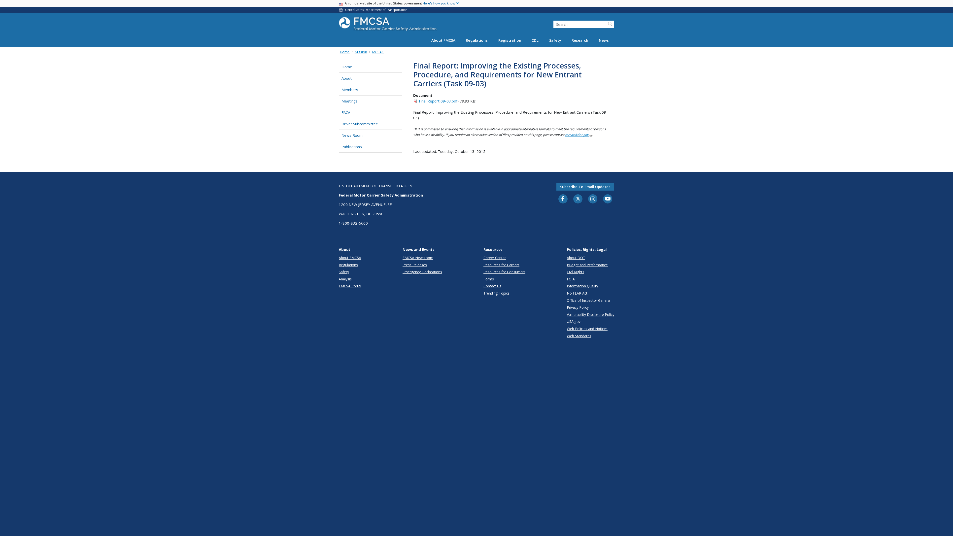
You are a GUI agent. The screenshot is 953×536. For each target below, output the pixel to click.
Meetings (349, 101)
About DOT (576, 257)
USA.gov (573, 321)
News (604, 40)
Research (580, 40)
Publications (351, 146)
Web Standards (579, 336)
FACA (345, 112)
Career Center (494, 257)
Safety (555, 40)
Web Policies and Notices (587, 328)
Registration (509, 40)
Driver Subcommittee (359, 123)
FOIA (571, 279)
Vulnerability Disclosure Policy (590, 314)
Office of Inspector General (589, 300)
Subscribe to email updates (585, 186)
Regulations (477, 40)
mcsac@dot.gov (577, 135)
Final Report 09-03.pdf (438, 101)
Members (349, 89)
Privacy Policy (578, 307)
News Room (352, 135)
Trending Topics (496, 293)
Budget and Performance (587, 265)
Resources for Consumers (504, 271)
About (346, 78)
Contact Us (492, 286)
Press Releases (415, 265)
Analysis (345, 279)
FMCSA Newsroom (418, 257)
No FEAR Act (577, 293)
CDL (535, 40)
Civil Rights (575, 271)
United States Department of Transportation (376, 10)
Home (345, 52)
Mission (361, 52)
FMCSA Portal (350, 286)
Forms (488, 279)
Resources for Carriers (501, 265)
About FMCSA (443, 40)
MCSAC (378, 52)
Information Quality (582, 286)
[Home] (388, 25)
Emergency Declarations (422, 271)
